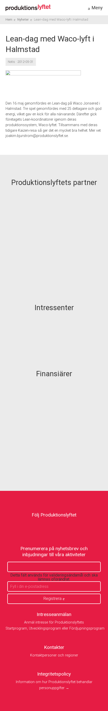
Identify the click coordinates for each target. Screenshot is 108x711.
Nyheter (23, 19)
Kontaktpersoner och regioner (54, 655)
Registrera (52, 598)
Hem (9, 19)
